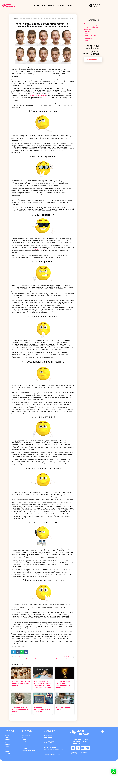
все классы (8, 755)
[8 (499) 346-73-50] (90, 5)
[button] (13, 652)
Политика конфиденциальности (52, 754)
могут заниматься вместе (36, 95)
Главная (15, 18)
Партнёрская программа (28, 750)
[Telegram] (73, 748)
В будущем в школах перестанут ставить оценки (21, 683)
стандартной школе (39, 249)
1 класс (7, 735)
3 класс (7, 739)
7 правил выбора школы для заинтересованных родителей (63, 684)
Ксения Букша (21, 646)
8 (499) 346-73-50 (51, 747)
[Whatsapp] (78, 748)
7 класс (7, 746)
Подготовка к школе (90, 35)
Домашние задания (90, 28)
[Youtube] (83, 748)
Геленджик (25, 741)
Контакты (60, 6)
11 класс (7, 753)
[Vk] (87, 748)
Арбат (23, 737)
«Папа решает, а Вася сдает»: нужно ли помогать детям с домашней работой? (42, 684)
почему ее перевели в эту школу (43, 498)
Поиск (69, 6)
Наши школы (47, 6)
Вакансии (24, 748)
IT (84, 24)
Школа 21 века (48, 737)
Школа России (48, 735)
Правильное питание (91, 37)
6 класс (7, 744)
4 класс (7, 741)
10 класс (7, 751)
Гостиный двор (26, 735)
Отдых (85, 33)
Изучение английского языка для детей (42, 709)
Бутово (24, 739)
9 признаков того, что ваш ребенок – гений (20, 709)
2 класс (7, 737)
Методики (87, 29)
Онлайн (36, 6)
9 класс (7, 749)
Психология (87, 39)
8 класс (7, 748)
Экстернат (87, 40)
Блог (23, 746)
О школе (86, 31)
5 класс (7, 742)
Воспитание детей (90, 26)
